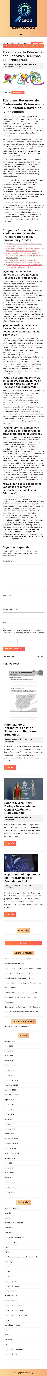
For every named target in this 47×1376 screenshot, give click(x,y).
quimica (8, 1330)
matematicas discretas (14, 1310)
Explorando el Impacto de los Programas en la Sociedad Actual (22, 878)
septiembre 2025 (12, 1095)
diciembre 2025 (11, 1080)
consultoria (9, 1232)
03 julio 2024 (12, 886)
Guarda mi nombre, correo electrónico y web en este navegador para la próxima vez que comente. (23, 631)
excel (7, 1247)
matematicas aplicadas (14, 1305)
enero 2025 (9, 1134)
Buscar (23, 943)
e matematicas (11, 1242)
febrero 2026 (10, 1070)
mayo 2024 (9, 1173)
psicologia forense (12, 1325)
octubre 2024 (10, 1148)
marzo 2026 (10, 1065)
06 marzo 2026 (12, 739)
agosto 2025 (10, 1100)
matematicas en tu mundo (16, 1315)
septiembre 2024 (12, 1153)
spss (7, 1344)
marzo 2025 (10, 1124)
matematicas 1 (11, 1296)
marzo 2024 (10, 1182)
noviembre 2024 (11, 1143)
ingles (7, 1266)
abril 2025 (9, 1119)
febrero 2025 (10, 1129)
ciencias (8, 1218)
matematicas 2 (11, 1301)
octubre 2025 (10, 1090)
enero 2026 (9, 1075)
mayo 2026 (9, 1056)
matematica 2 (10, 1281)
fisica (7, 1252)
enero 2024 (9, 1192)
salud (7, 1335)
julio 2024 (9, 1163)
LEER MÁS (11, 768)
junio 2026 (9, 1051)
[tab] (21, 34)
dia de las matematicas (14, 1237)
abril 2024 (9, 1178)
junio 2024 (9, 1168)
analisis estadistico (13, 1208)
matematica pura (12, 1286)
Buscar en (23, 931)
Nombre (7, 596)
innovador (9, 1276)
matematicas (10, 1291)
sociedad (8, 1340)
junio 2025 (9, 1109)
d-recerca (27, 64)
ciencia (8, 1213)
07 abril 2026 (12, 817)
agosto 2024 (10, 1158)
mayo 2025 (9, 1114)
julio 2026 (9, 1046)
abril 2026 (9, 1061)
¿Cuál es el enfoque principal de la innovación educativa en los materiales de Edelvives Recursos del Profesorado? (24, 255)
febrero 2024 (10, 1187)
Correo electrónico (11, 609)
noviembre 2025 (11, 1085)
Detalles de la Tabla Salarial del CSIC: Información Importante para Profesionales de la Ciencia (23, 983)
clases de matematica (14, 1223)
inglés (7, 1271)
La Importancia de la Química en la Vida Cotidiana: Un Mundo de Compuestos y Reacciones (21, 997)
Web (4, 623)
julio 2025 (9, 1104)
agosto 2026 (10, 1041)
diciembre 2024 (11, 1139)
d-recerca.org (23, 28)
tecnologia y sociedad (14, 1349)
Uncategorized (23, 43)
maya (7, 1320)
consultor (9, 1228)
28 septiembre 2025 (12, 64)
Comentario (8, 561)
